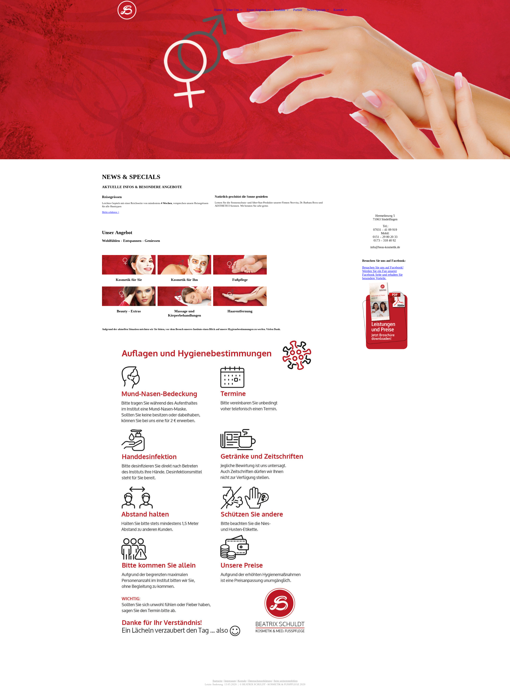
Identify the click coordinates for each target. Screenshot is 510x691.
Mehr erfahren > (110, 212)
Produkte (279, 10)
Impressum (230, 680)
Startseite (218, 680)
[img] (127, 10)
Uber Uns (233, 10)
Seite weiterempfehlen (286, 680)
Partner (297, 10)
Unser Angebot (256, 10)
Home (218, 10)
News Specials (316, 10)
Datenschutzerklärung (260, 680)
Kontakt (338, 10)
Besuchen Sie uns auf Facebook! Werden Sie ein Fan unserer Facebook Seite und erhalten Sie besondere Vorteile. (382, 273)
